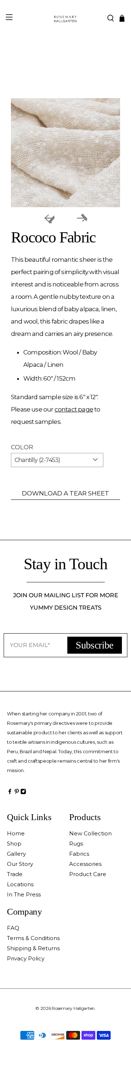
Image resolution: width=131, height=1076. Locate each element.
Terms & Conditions (33, 938)
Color (22, 447)
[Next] (81, 218)
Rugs (76, 843)
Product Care (87, 874)
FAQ (13, 927)
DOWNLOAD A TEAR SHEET (65, 493)
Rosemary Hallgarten (73, 1008)
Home (16, 833)
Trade (15, 874)
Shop (14, 843)
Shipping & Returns (33, 948)
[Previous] (49, 218)
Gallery (16, 853)
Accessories (85, 863)
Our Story (20, 863)
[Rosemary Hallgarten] (65, 18)
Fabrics (79, 853)
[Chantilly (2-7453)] (65, 152)
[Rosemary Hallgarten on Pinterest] (17, 793)
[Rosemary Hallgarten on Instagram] (23, 793)
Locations (20, 884)
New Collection (90, 833)
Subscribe (94, 644)
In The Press (24, 894)
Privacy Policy (25, 958)
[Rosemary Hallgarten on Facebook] (10, 793)
